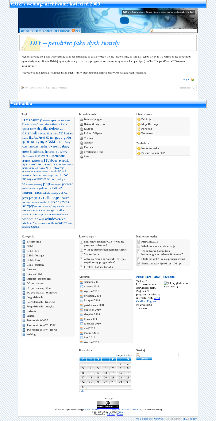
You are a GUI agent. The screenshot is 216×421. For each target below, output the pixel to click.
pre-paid (34, 198)
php (46, 183)
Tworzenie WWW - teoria (42, 329)
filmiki (25, 138)
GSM (51, 142)
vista (48, 214)
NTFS (49, 168)
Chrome (39, 124)
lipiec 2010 (90, 318)
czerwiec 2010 (92, 323)
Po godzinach (35, 297)
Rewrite (64, 198)
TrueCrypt (49, 210)
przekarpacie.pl (93, 151)
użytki (59, 210)
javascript (64, 160)
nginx (42, 168)
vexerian (27, 214)
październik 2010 (94, 305)
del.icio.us (62, 124)
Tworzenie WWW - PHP (41, 325)
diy (39, 128)
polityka (46, 193)
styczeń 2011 (91, 291)
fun (52, 137)
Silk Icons (111, 414)
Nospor (88, 142)
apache (55, 120)
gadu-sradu (29, 142)
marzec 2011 (91, 286)
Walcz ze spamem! (144, 419)
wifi (41, 219)
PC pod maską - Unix (48, 175)
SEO (49, 202)
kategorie (36, 30)
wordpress (62, 223)
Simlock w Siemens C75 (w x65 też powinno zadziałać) (104, 243)
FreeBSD (43, 137)
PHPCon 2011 (149, 241)
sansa (34, 202)
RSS (77, 30)
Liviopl (88, 128)
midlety (62, 165)
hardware (50, 146)
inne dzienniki (62, 30)
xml (71, 223)
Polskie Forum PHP (153, 152)
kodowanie (45, 164)
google (42, 142)
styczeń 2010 (91, 342)
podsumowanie (28, 188)
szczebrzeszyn (64, 206)
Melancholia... (92, 254)
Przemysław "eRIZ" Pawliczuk (156, 276)
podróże (67, 184)
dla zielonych (53, 128)
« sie (81, 391)
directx (33, 128)
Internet (52, 151)
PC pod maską (35, 283)
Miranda (69, 165)
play (59, 184)
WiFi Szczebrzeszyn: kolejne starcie (105, 249)
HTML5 (25, 152)
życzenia (35, 226)
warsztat (64, 214)
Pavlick (88, 147)
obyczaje (59, 168)
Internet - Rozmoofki (52, 156)
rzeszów (26, 202)
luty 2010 (89, 337)
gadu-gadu (63, 137)
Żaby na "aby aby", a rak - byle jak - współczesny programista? (106, 260)
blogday (25, 124)
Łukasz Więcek (93, 133)
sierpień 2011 (92, 281)
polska (62, 192)
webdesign (30, 219)
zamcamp (26, 227)
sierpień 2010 (92, 314)
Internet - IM (31, 156)
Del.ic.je (146, 119)
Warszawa (55, 214)
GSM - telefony (35, 264)
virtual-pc (38, 214)
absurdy (35, 120)
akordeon (46, 120)
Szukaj (140, 350)
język (34, 164)
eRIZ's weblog (26, 4)
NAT (36, 168)
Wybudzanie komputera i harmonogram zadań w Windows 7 (162, 252)
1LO (25, 120)
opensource (28, 171)
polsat (53, 193)
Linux (56, 164)
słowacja (27, 210)
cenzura (33, 124)
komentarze (185, 88)
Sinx (86, 156)
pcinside (53, 171)
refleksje (51, 197)
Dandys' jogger (93, 119)
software (43, 206)
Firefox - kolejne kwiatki (98, 266)
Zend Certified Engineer (148, 299)
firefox (33, 137)
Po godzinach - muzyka (40, 306)
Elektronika (52, 133)
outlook (45, 171)
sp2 (51, 206)
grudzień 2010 (92, 295)
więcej (186, 79)
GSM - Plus (27, 147)
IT (46, 160)
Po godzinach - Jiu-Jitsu (48, 188)
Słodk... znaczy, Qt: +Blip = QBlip (161, 263)
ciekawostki (49, 124)
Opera (38, 171)
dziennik (29, 133)
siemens (63, 202)
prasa (25, 198)
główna (25, 30)
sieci (55, 202)
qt (41, 198)
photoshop (38, 184)
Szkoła (31, 315)
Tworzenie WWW (37, 320)
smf (36, 206)
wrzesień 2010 (92, 309)
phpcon (54, 184)
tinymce (37, 210)
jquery (26, 164)
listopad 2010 (92, 300)
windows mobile (44, 223)
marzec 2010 (91, 332)
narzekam (28, 168)
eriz (62, 133)
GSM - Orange (64, 141)
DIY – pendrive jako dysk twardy (75, 42)
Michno (88, 137)
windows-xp (55, 218)
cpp (55, 124)
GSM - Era (33, 250)
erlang (69, 133)
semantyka (41, 202)
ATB (63, 120)
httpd (33, 151)
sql (55, 206)
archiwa (47, 30)
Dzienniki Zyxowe (94, 124)
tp (44, 210)
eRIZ (121, 412)
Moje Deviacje (149, 124)
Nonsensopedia (150, 148)
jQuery (120, 414)
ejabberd (42, 133)
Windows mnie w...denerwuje (158, 246)
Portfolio (146, 128)
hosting (63, 146)
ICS (39, 152)
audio (67, 120)
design (25, 128)
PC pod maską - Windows (56, 88)
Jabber (52, 160)
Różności (32, 311)
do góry (193, 419)
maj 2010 (89, 328)
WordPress (158, 419)
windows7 (28, 223)
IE (42, 151)
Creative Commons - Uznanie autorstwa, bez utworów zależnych (110, 409)
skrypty (28, 206)
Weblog (31, 334)
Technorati (147, 133)
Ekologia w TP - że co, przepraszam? (163, 258)
